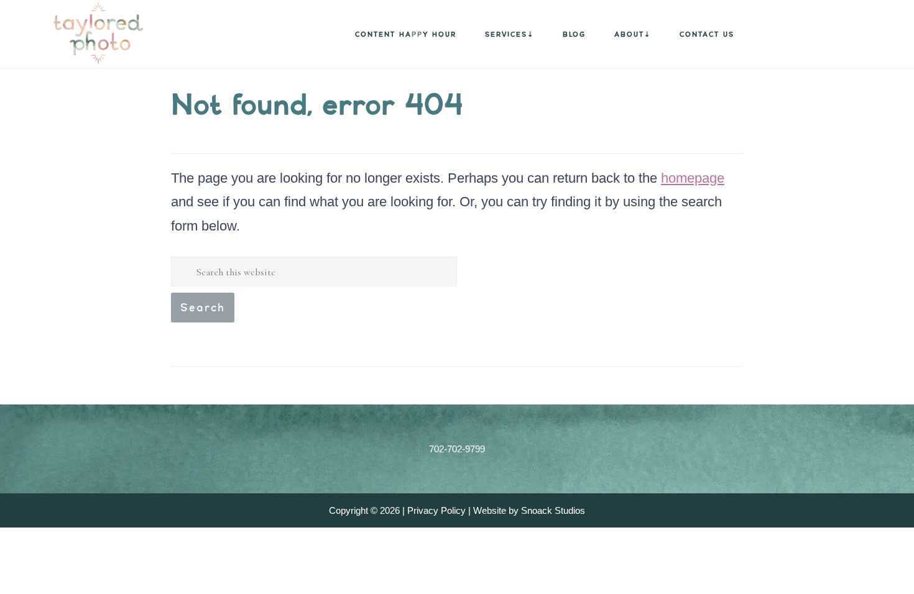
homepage (692, 178)
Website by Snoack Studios (529, 510)
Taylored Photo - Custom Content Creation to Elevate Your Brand (81, 33)
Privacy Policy (436, 510)
